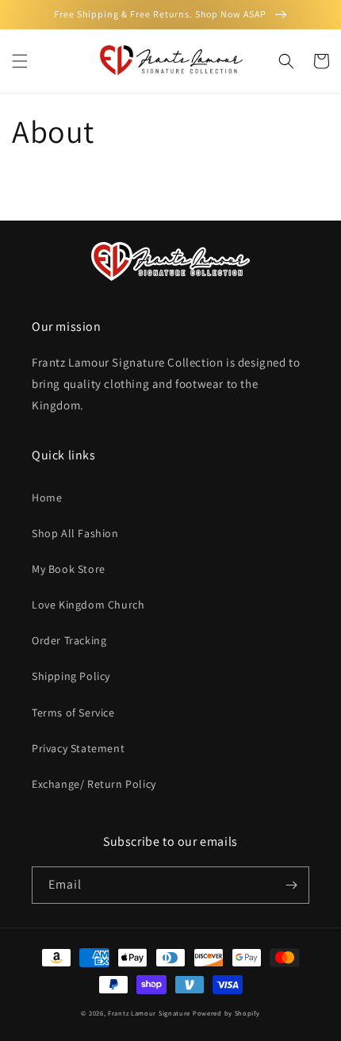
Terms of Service (73, 712)
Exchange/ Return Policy (94, 784)
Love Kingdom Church (88, 604)
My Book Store (68, 569)
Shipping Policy (71, 676)
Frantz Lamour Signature (149, 1012)
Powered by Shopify (226, 1012)
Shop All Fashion (75, 533)
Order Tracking (69, 640)
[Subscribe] (291, 885)
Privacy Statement (78, 748)
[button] (19, 61)
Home (47, 497)
